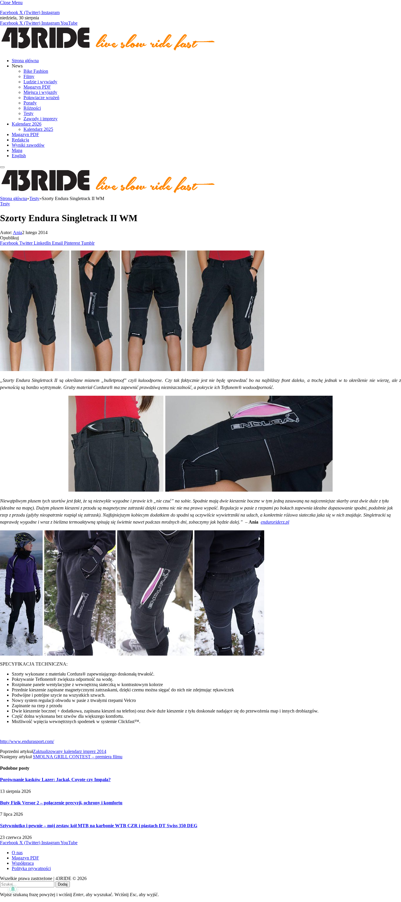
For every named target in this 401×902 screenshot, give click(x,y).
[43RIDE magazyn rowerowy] (108, 50)
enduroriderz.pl (275, 521)
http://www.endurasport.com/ (27, 741)
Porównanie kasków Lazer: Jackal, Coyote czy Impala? (55, 779)
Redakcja (20, 139)
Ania (17, 232)
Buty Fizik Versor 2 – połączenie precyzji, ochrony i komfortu (61, 802)
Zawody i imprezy (40, 118)
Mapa (17, 150)
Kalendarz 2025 (38, 129)
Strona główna (25, 60)
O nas (17, 852)
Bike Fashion (35, 71)
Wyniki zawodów (28, 145)
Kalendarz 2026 (26, 123)
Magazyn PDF (37, 86)
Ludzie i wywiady (40, 81)
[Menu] (2, 167)
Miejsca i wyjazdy (40, 92)
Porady (30, 102)
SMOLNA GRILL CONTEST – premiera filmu (77, 756)
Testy (28, 113)
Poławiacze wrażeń (41, 97)
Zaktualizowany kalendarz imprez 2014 (69, 751)
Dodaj (63, 884)
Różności (32, 108)
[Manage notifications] (13, 889)
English (19, 155)
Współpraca (23, 863)
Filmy (28, 76)
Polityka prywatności (31, 868)
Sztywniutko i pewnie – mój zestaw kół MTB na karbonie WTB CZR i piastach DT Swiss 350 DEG (98, 825)
